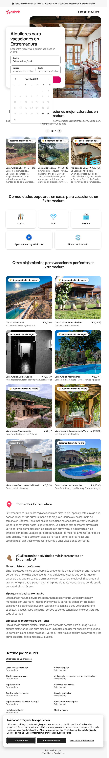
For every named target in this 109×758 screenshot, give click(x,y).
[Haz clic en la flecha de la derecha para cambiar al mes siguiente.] (48, 79)
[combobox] (35, 61)
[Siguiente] (59, 131)
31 (15, 119)
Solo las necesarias (51, 740)
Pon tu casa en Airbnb (88, 11)
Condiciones (59, 753)
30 (48, 113)
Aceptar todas (21, 740)
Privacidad (46, 753)
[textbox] (23, 71)
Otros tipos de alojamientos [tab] (19, 659)
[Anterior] (47, 131)
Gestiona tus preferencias (82, 740)
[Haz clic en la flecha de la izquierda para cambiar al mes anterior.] (15, 79)
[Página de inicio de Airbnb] (13, 11)
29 (43, 113)
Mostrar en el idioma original (82, 3)
